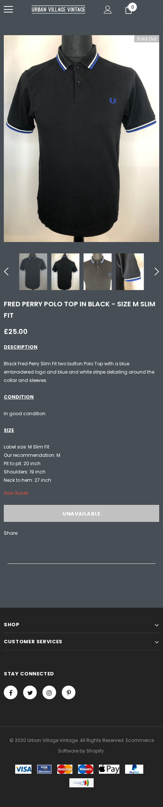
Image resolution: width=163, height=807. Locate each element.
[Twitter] (30, 692)
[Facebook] (10, 692)
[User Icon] (108, 10)
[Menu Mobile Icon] (8, 9)
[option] (81, 138)
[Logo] (58, 9)
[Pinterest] (68, 692)
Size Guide (16, 493)
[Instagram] (49, 692)
